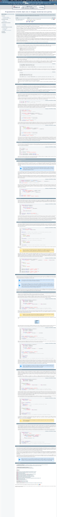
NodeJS (30, 3)
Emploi (32, 0)
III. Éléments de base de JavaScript (6, 22)
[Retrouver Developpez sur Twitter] (55, 4)
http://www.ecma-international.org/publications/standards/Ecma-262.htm (27, 471)
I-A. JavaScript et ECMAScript (6, 17)
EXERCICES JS (33, 4)
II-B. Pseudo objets (5, 21)
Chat (24, 0)
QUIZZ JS (39, 4)
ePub (28, 21)
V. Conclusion (3, 31)
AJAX (12, 3)
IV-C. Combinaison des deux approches (7, 30)
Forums (12, 0)
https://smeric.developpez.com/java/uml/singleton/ (24, 477)
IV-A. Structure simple (5, 28)
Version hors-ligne (33, 20)
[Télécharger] (55, 100)
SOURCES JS (28, 4)
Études (35, 0)
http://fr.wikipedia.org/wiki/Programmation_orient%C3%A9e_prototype (27, 472)
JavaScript (26, 3)
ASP (16, 3)
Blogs (21, 0)
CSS (18, 3)
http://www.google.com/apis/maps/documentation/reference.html (26, 476)
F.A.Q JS (21, 4)
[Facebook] (53, 19)
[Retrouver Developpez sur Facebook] (56, 4)
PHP (32, 3)
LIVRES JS (36, 4)
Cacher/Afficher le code (52, 100)
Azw (30, 21)
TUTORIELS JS (25, 4)
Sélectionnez (53, 63)
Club (40, 0)
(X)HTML (50, 3)
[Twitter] (52, 19)
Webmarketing (46, 3)
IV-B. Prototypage (4, 29)
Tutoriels (15, 0)
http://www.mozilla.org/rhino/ (21, 473)
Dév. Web (9, 3)
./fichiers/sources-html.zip (24, 481)
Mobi (33, 21)
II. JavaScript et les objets (5, 19)
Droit (38, 0)
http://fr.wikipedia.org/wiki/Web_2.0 (22, 479)
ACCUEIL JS (14, 4)
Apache (14, 3)
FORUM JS (18, 4)
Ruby (34, 3)
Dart (20, 3)
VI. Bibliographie (4, 32)
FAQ (18, 0)
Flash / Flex (23, 3)
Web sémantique (41, 3)
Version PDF (28, 20)
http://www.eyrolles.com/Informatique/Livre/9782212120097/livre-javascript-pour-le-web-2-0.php (29, 465)
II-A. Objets (4, 20)
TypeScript (37, 3)
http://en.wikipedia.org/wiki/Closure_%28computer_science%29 (26, 475)
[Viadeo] (51, 19)
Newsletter (28, 0)
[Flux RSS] (54, 4)
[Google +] (54, 19)
